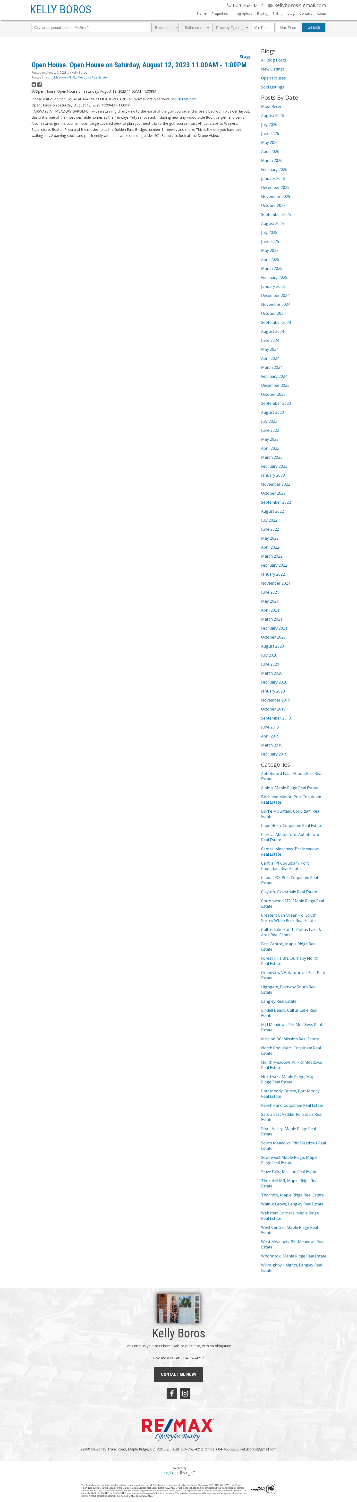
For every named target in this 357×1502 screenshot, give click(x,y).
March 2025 (271, 268)
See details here (184, 99)
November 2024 (275, 304)
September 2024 (276, 322)
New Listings (273, 69)
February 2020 (274, 682)
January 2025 (273, 286)
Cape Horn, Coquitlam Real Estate (291, 825)
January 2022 (273, 574)
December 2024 (275, 295)
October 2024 (273, 313)
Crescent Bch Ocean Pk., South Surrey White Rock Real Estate (288, 918)
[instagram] (185, 1393)
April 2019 (270, 736)
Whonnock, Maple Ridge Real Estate (293, 1256)
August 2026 (272, 115)
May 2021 (270, 601)
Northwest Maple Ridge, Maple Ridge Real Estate (289, 1079)
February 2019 (274, 754)
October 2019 (273, 709)
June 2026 (270, 133)
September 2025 (276, 214)
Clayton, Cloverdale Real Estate (289, 892)
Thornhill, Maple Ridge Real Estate (292, 1195)
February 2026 (274, 169)
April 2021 (270, 610)
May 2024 (270, 349)
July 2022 (269, 520)
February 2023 (274, 466)
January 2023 (273, 475)
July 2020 (269, 655)
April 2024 (270, 358)
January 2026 (273, 178)
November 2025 (275, 196)
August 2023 (272, 412)
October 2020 (273, 637)
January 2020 (273, 691)
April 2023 (270, 448)
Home (202, 13)
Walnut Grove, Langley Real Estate (292, 1204)
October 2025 (273, 205)
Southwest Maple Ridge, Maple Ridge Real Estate (289, 1160)
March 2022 (271, 556)
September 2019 (276, 718)
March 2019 (271, 745)
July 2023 (269, 421)
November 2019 (275, 700)
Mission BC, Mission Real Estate (290, 1039)
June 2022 (270, 529)
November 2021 (275, 583)
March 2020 (271, 673)
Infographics (242, 13)
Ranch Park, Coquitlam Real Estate (292, 1105)
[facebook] (172, 1393)
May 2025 (270, 250)
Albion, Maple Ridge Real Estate (289, 788)
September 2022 (276, 502)
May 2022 (270, 538)
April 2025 (270, 259)
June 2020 (270, 664)
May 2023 (270, 439)
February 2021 (274, 628)
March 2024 (271, 367)
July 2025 (269, 232)
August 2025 (272, 223)
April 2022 (270, 547)
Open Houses (273, 78)
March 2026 (271, 160)
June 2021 (270, 592)
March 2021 (271, 619)
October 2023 (273, 394)
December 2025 (275, 187)
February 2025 (274, 277)
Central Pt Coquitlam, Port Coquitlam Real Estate (285, 866)
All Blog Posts (273, 60)
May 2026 (270, 142)
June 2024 (270, 340)
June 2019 (270, 727)
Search (314, 27)
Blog (291, 13)
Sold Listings (272, 87)
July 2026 (269, 124)
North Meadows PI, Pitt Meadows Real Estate (76, 77)
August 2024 (272, 331)
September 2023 (276, 403)
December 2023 (275, 385)
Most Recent (272, 106)
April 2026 (270, 151)
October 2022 (273, 493)
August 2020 (272, 646)
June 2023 (270, 430)
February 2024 (274, 376)
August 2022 (272, 511)
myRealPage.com (178, 1473)
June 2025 (270, 241)
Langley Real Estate (279, 1001)
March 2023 (271, 457)
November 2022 (275, 484)
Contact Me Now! (178, 1374)
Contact (305, 13)
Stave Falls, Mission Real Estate (289, 1171)
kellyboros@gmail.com (258, 1449)
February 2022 (274, 565)
